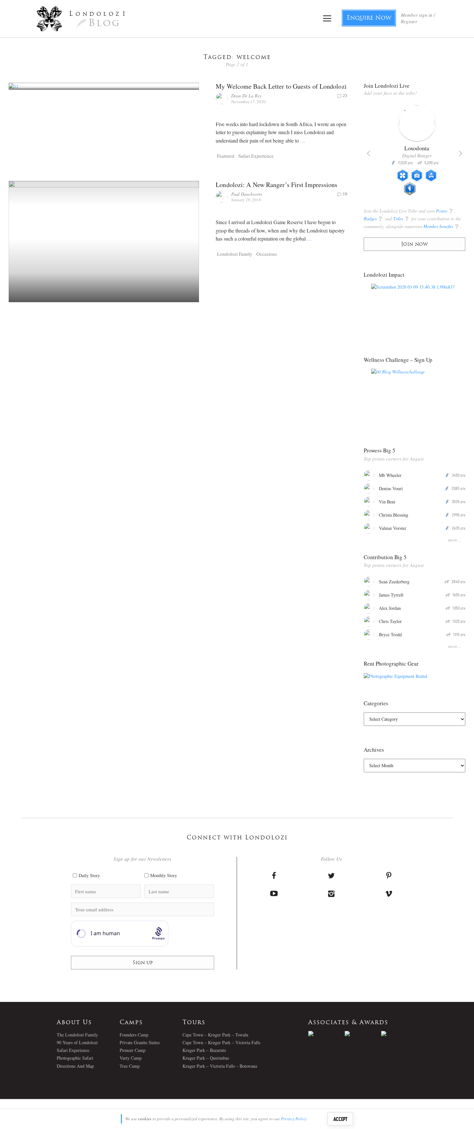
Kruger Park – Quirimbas (206, 1058)
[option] (414, 152)
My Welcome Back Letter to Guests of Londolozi (281, 86)
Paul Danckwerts (246, 194)
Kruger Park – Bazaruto (204, 1050)
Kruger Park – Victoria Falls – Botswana (220, 1066)
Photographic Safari (75, 1058)
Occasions (266, 254)
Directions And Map (75, 1066)
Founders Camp (134, 1035)
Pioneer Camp (132, 1050)
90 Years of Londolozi (77, 1042)
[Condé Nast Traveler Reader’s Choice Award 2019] (326, 1033)
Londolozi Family (234, 254)
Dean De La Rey (246, 96)
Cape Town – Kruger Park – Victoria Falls (221, 1042)
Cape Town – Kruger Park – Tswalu (215, 1035)
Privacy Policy (293, 1119)
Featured (225, 156)
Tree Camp (130, 1066)
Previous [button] (368, 153)
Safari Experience (256, 156)
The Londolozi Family (77, 1035)
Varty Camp (131, 1058)
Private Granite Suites (140, 1042)
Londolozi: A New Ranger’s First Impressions (276, 184)
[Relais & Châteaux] (399, 1033)
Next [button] (460, 153)
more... (454, 540)
